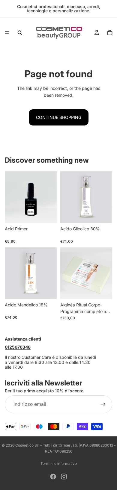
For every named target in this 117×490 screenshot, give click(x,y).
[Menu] (7, 33)
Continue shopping (58, 117)
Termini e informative (58, 463)
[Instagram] (64, 476)
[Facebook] (53, 476)
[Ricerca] (19, 32)
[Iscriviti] (103, 404)
